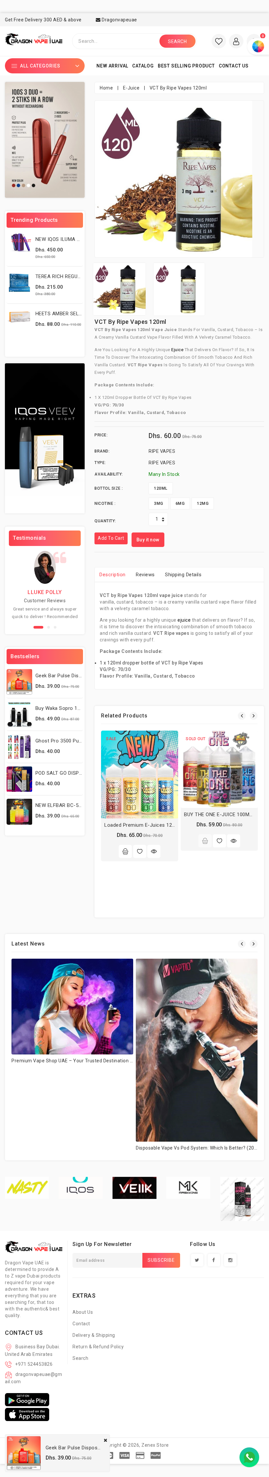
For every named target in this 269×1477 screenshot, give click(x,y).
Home (106, 88)
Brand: (102, 451)
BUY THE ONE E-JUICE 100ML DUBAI (226, 814)
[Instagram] (230, 1260)
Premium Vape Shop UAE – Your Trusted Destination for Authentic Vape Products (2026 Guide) (117, 1060)
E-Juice (131, 88)
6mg (180, 503)
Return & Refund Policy (98, 1346)
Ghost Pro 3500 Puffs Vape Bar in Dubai (81, 741)
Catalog (143, 65)
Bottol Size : (108, 488)
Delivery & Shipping (93, 1335)
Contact (81, 1323)
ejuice (178, 349)
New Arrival (112, 65)
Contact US (234, 65)
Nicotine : (104, 503)
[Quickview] (153, 851)
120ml (161, 488)
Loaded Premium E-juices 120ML (143, 825)
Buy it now (147, 539)
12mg (203, 503)
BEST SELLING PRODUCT (186, 65)
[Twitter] (197, 1260)
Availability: (108, 474)
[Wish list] (219, 41)
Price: (101, 435)
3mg (158, 503)
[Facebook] (214, 1260)
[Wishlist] (139, 851)
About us (82, 1312)
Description (112, 575)
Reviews (145, 575)
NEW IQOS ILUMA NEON (62, 239)
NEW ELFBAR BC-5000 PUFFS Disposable (82, 805)
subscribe (161, 1260)
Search (80, 1358)
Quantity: (105, 521)
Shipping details (183, 575)
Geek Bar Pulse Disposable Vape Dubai (79, 676)
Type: (100, 462)
